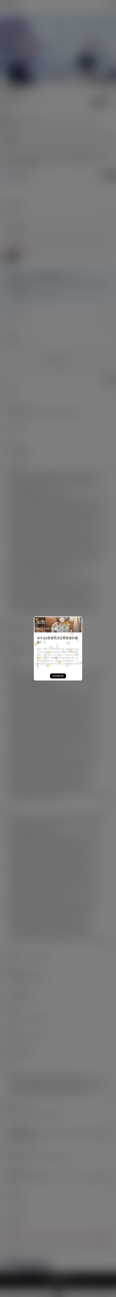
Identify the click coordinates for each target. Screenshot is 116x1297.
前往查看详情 (58, 676)
